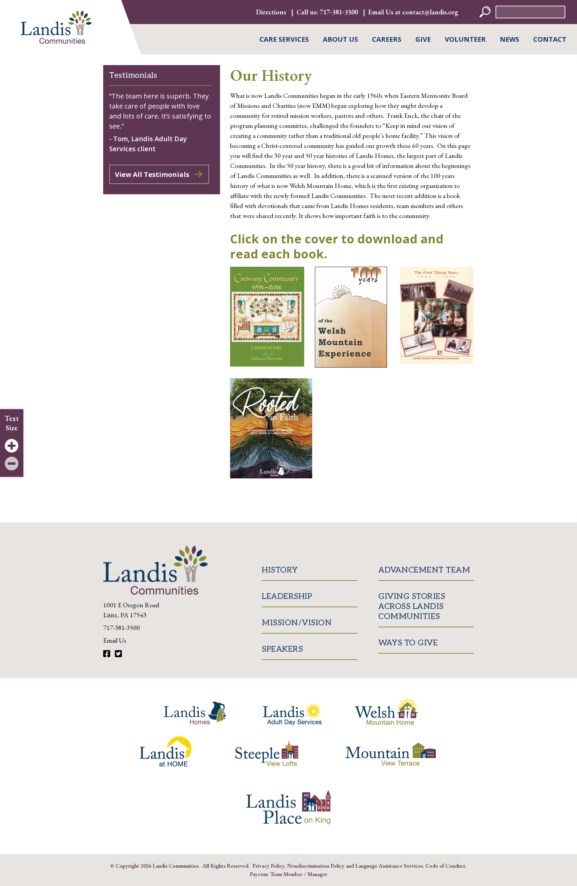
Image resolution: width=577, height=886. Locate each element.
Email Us (114, 640)
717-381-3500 (339, 12)
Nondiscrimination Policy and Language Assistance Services (355, 865)
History (280, 570)
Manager (317, 874)
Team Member (286, 874)
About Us (340, 39)
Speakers (282, 649)
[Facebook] (107, 654)
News (509, 39)
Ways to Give (408, 643)
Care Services (284, 39)
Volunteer (465, 39)
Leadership (287, 596)
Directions (271, 12)
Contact (549, 39)
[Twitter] (118, 654)
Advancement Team (424, 570)
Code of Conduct (445, 865)
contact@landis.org (430, 12)
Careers (386, 39)
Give (423, 39)
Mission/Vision (297, 623)
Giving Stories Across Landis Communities (411, 606)
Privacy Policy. (269, 865)
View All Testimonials (152, 174)
